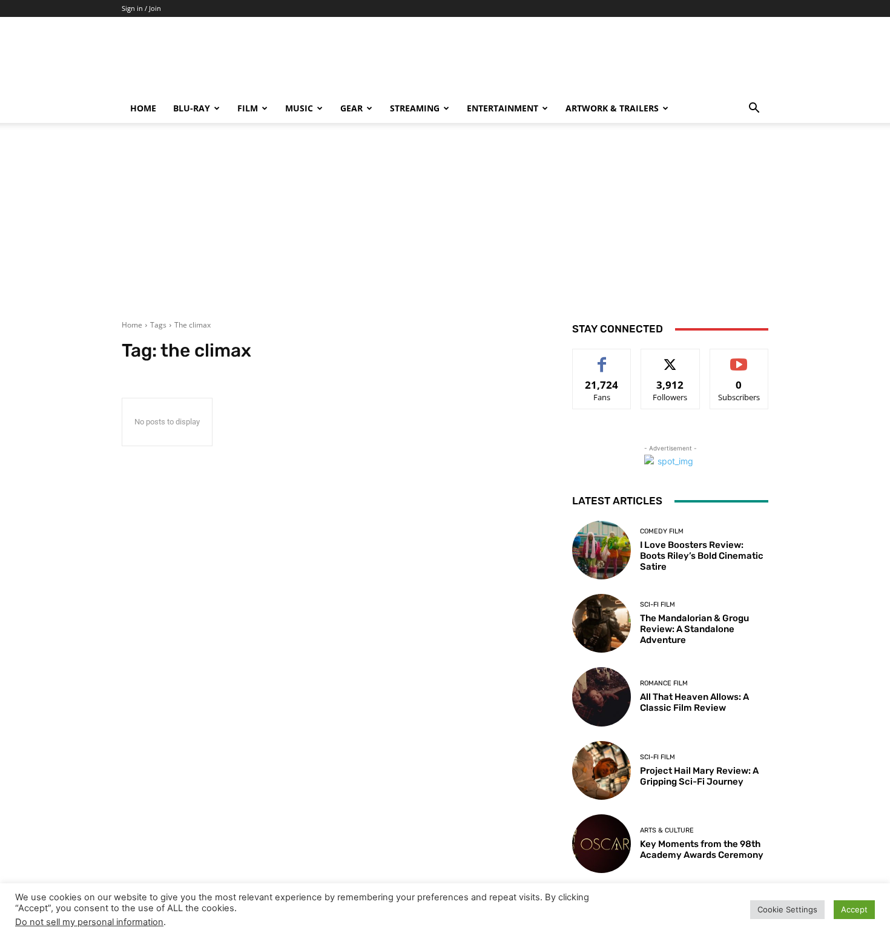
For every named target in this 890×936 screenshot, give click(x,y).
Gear (351, 108)
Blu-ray (191, 108)
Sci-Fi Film (657, 604)
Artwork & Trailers (612, 108)
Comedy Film (662, 531)
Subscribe (739, 358)
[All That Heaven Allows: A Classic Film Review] (601, 696)
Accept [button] (854, 909)
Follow (670, 358)
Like (602, 358)
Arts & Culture (667, 830)
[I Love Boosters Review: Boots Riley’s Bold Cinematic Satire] (601, 550)
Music (299, 108)
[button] (753, 109)
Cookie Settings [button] (787, 909)
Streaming (415, 108)
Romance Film (664, 683)
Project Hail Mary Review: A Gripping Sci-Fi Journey (699, 776)
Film (247, 108)
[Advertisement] (445, 229)
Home (143, 108)
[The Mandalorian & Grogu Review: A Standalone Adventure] (601, 623)
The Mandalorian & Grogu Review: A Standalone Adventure (694, 629)
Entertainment (502, 108)
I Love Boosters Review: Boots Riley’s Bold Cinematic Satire (701, 555)
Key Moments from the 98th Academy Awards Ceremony (701, 849)
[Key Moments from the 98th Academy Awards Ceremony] (601, 843)
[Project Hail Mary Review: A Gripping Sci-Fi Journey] (601, 770)
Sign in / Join (141, 8)
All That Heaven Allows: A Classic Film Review (694, 702)
